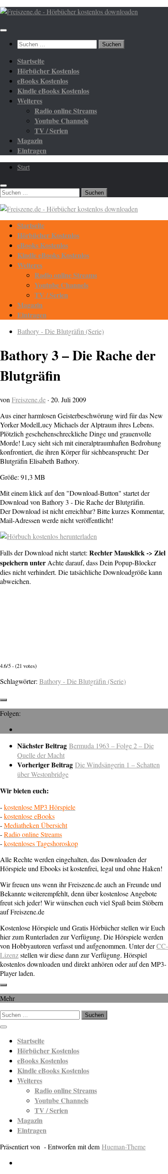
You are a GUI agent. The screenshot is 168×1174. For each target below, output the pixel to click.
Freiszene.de (29, 399)
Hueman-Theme (124, 1146)
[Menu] (3, 30)
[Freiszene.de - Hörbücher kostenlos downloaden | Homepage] (69, 11)
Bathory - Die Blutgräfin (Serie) (60, 331)
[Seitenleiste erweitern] (3, 700)
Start (23, 166)
